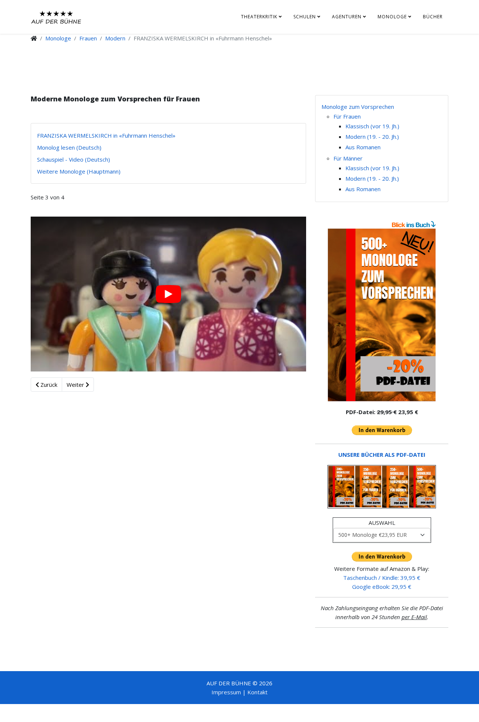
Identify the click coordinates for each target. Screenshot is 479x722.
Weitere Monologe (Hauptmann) (78, 171)
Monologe (392, 16)
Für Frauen (347, 116)
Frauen (88, 38)
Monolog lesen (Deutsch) (69, 147)
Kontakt (257, 692)
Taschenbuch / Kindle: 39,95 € (381, 577)
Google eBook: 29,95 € (381, 586)
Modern (115, 38)
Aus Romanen (363, 147)
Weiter (76, 384)
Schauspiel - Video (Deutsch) (73, 159)
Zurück (48, 384)
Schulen (304, 16)
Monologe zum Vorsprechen (357, 106)
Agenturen (346, 16)
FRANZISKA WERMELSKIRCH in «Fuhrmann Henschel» (106, 135)
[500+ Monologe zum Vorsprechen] (381, 315)
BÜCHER (433, 16)
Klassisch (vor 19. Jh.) (372, 126)
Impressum (226, 692)
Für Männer (348, 158)
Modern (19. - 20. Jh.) (372, 136)
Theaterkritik (259, 16)
